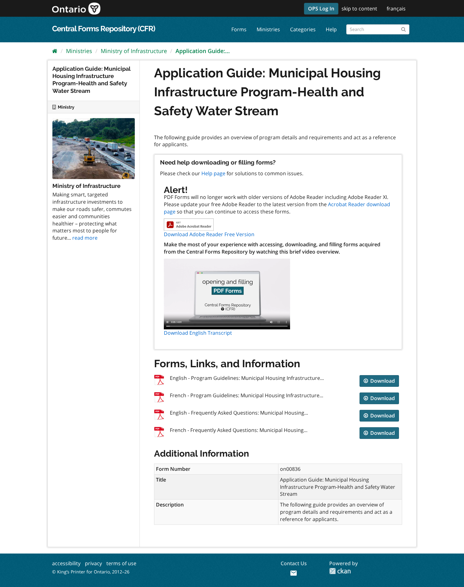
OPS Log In (321, 8)
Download (382, 380)
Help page (213, 173)
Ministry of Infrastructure (134, 51)
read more (85, 237)
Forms (239, 29)
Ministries (268, 29)
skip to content (359, 8)
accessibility (66, 563)
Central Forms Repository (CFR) (103, 28)
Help (331, 29)
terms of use (121, 563)
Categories (303, 29)
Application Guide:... (202, 51)
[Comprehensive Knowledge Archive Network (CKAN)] (340, 571)
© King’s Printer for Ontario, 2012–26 (90, 572)
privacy (93, 563)
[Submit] (403, 28)
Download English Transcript (198, 332)
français (396, 8)
